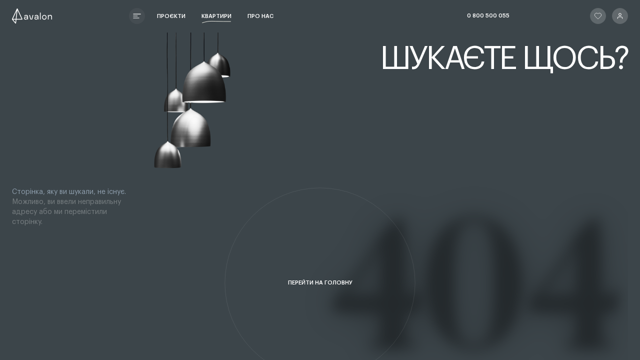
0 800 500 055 (488, 15)
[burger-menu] (137, 16)
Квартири (217, 16)
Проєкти (171, 16)
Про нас (261, 16)
